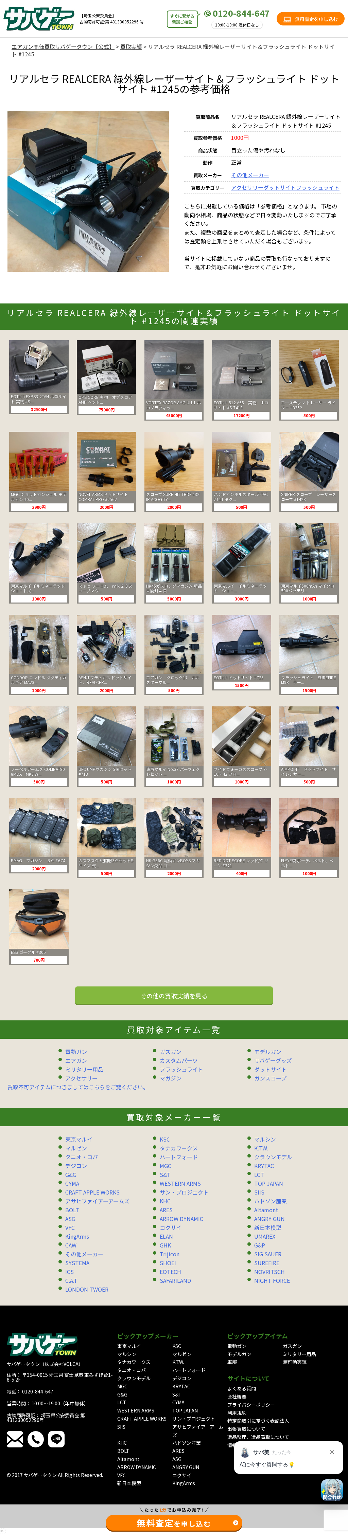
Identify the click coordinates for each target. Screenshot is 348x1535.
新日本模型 (267, 1227)
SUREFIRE (266, 1263)
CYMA (72, 1183)
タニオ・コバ (81, 1157)
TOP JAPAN (268, 1183)
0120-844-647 (241, 13)
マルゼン (76, 1148)
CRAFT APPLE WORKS (92, 1192)
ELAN (166, 1236)
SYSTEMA (77, 1263)
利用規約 (236, 1412)
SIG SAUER (267, 1254)
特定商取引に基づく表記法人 (258, 1420)
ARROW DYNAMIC (181, 1219)
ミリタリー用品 (84, 1069)
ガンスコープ (270, 1078)
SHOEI (168, 1263)
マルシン (265, 1139)
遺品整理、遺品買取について (258, 1437)
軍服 (232, 1361)
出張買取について (246, 1428)
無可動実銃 (295, 1361)
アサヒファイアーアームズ (97, 1201)
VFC (70, 1227)
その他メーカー (250, 175)
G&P (259, 1245)
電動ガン (76, 1052)
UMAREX (264, 1236)
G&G (70, 1174)
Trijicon (169, 1254)
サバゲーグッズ (273, 1060)
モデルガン (267, 1052)
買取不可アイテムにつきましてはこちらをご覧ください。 (78, 1087)
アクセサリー (247, 187)
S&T (165, 1174)
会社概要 (236, 1396)
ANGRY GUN (269, 1219)
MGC (165, 1166)
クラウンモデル (273, 1157)
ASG (70, 1219)
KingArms (77, 1236)
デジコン (76, 1166)
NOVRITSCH (269, 1272)
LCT (259, 1174)
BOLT (72, 1210)
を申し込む (174, 1523)
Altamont (266, 1210)
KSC (165, 1139)
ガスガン (170, 1052)
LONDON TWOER (86, 1289)
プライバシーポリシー (251, 1404)
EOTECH (170, 1272)
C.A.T (71, 1280)
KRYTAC (264, 1166)
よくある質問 (241, 1388)
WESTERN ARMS (180, 1183)
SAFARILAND (175, 1280)
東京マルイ (78, 1139)
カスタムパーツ (179, 1060)
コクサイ (170, 1227)
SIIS (259, 1192)
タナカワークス (179, 1148)
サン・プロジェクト (184, 1192)
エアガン (76, 1060)
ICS (69, 1272)
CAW (70, 1245)
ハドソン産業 (270, 1201)
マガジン (170, 1078)
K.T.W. (261, 1148)
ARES (166, 1210)
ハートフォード (179, 1157)
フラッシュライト (318, 187)
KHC (165, 1201)
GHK (165, 1245)
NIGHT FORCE (272, 1280)
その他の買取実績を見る (174, 995)
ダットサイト (279, 187)
